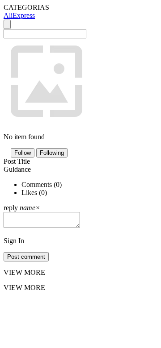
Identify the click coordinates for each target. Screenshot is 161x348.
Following (52, 152)
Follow (22, 152)
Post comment (26, 256)
